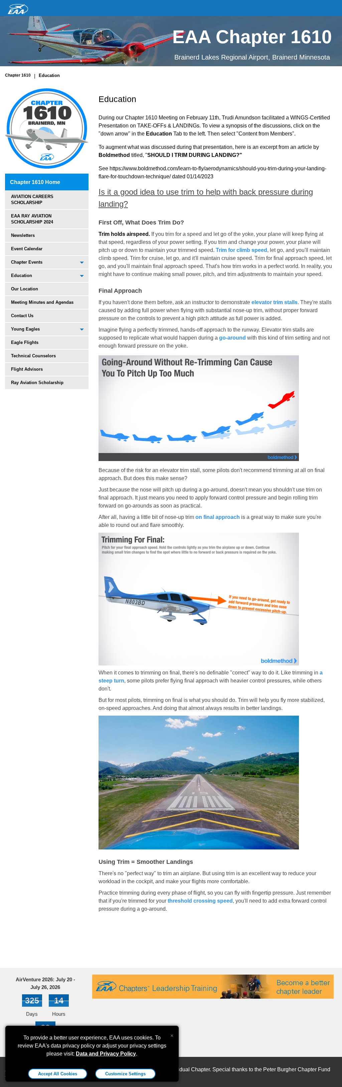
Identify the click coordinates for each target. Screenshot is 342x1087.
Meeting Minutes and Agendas (42, 302)
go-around (232, 338)
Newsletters (23, 235)
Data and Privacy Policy (106, 1054)
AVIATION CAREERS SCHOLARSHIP (32, 199)
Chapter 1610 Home (35, 182)
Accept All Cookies (57, 1073)
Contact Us (22, 315)
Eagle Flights (24, 342)
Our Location (24, 288)
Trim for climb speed (241, 250)
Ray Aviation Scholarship (37, 382)
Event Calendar (26, 248)
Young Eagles (25, 329)
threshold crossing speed (200, 901)
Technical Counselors (33, 355)
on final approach (217, 517)
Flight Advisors (27, 369)
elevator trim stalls (274, 302)
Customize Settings (125, 1073)
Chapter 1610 (18, 75)
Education (49, 75)
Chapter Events (26, 262)
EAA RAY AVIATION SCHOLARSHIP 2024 (32, 218)
